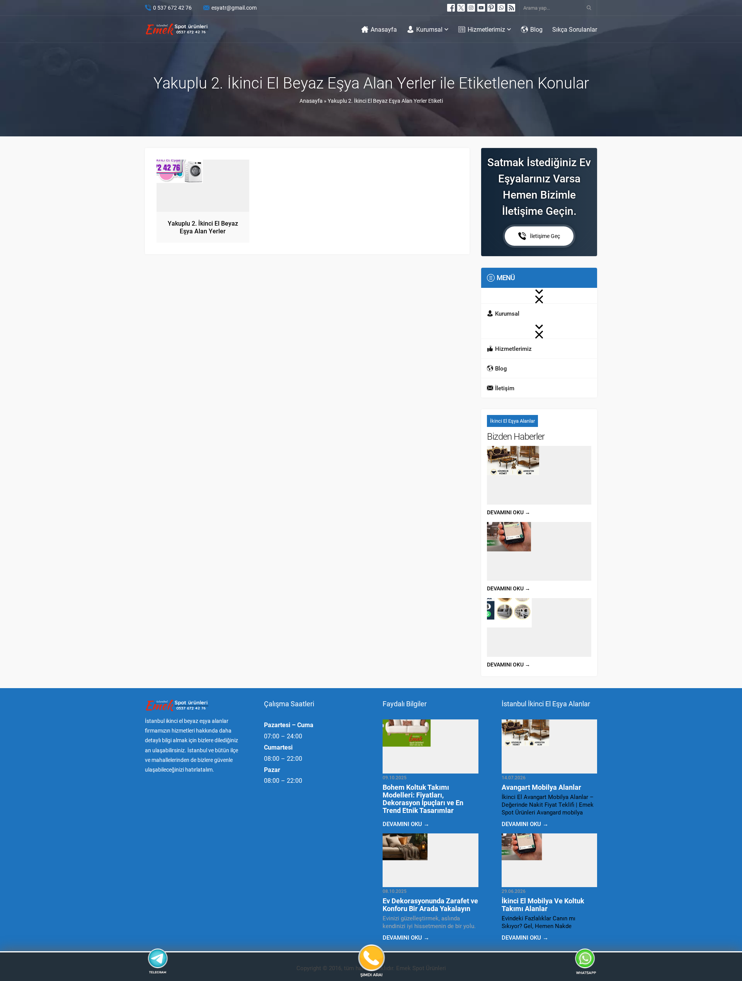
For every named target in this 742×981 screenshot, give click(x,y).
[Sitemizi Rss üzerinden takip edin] (511, 8)
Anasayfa (311, 100)
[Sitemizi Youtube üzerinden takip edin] (481, 8)
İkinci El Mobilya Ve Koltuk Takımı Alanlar (543, 904)
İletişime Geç (545, 236)
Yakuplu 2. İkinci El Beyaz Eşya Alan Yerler (203, 227)
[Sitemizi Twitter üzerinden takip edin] (461, 8)
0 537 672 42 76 (172, 7)
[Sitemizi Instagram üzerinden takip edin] (471, 8)
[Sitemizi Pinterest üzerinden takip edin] (491, 8)
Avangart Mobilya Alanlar (541, 787)
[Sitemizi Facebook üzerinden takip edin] (451, 8)
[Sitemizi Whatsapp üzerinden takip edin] (501, 8)
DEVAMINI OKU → (508, 512)
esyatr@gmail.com (234, 7)
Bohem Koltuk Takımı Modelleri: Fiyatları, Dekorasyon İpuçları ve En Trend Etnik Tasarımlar (423, 798)
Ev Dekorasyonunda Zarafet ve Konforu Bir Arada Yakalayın (430, 904)
